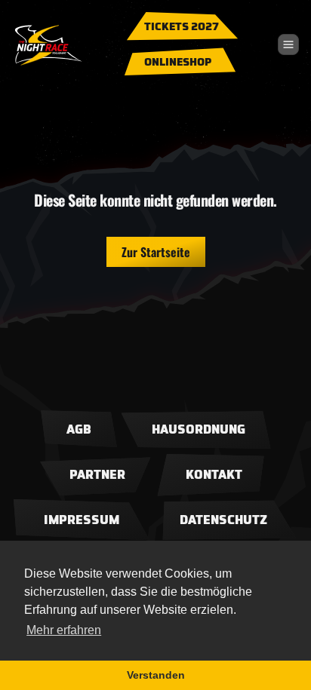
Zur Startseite (156, 252)
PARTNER (97, 475)
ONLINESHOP (178, 62)
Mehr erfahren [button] (63, 630)
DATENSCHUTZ (223, 520)
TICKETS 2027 (181, 27)
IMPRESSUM (81, 520)
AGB (78, 430)
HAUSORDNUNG (198, 430)
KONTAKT (214, 475)
